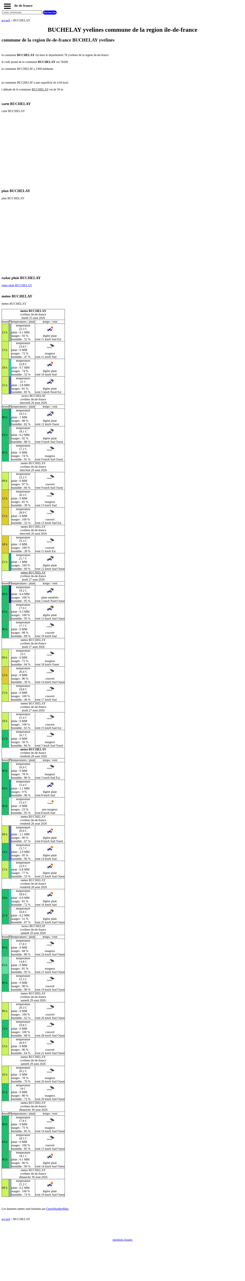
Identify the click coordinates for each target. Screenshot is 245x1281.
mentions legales (122, 1239)
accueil (6, 20)
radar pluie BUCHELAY (17, 285)
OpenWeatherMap (57, 1208)
